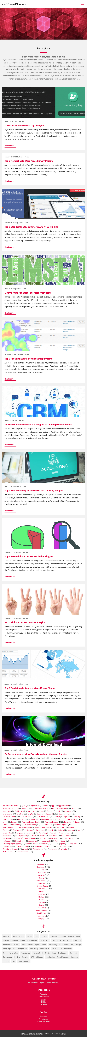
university (53, 849)
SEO (32, 957)
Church (49, 811)
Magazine (41, 894)
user (13, 961)
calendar (62, 936)
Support (6, 961)
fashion (14, 822)
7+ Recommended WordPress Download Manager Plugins (36, 754)
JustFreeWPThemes (14, 4)
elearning (34, 819)
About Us (43, 994)
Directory (76, 816)
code (78, 936)
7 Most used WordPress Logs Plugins (24, 125)
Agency (24, 806)
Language (7, 949)
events (16, 944)
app (52, 806)
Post (54, 953)
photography (30, 838)
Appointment (63, 806)
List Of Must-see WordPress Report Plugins (28, 292)
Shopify (41, 918)
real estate (7, 841)
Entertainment (71, 819)
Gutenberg (40, 830)
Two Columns (38, 849)
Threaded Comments (42, 846)
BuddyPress (19, 811)
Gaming (6, 830)
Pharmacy (18, 838)
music (34, 835)
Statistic (74, 957)
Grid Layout (17, 830)
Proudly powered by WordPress (32, 1033)
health (50, 830)
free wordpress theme (37, 944)
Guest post (43, 1019)
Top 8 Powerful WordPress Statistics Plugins (29, 556)
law (79, 830)
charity (71, 936)
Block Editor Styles (59, 808)
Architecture (8, 808)
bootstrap (7, 811)
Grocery (30, 830)
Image (78, 944)
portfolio (53, 838)
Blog (74, 808)
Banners (43, 1016)
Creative (41, 875)
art (18, 808)
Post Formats (69, 838)
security (25, 957)
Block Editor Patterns (39, 808)
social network (63, 957)
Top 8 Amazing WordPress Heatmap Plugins (28, 358)
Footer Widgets (60, 825)
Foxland (63, 1033)
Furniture (60, 827)
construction (8, 814)
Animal (45, 806)
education (67, 940)
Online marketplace (10, 953)
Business (40, 867)
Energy (59, 819)
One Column (66, 835)
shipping (39, 957)
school (35, 843)
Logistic (20, 833)
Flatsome (16, 825)
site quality (50, 957)
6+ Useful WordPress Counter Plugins (25, 622)
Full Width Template (43, 827)
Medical (53, 833)
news (42, 835)
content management (28, 940)
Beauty (24, 808)
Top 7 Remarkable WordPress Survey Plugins (29, 160)
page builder (26, 953)
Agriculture (35, 806)
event (5, 822)
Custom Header (9, 816)
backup (29, 936)
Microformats (64, 833)
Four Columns (8, 827)
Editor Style (7, 819)
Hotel (41, 891)
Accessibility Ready (10, 806)
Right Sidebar (60, 841)
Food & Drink (45, 825)
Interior (71, 830)
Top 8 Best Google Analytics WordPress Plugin (30, 688)
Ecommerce (40, 880)
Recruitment (20, 841)
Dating (41, 878)
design (57, 816)
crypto (30, 814)
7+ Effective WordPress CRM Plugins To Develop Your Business (38, 424)
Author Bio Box (18, 936)
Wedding (64, 849)
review (17, 957)
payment (36, 953)
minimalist (7, 835)
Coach (58, 811)
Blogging (40, 864)
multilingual (45, 949)
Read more (10, 145)
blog (37, 936)
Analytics (6, 936)
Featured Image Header (31, 822)
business (31, 811)
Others (41, 905)
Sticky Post (73, 843)
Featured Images (51, 822)
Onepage (41, 902)
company (67, 811)
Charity (41, 870)
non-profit (53, 835)
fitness (5, 825)
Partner (44, 1005)
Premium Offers (43, 1021)
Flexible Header (30, 825)
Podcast (43, 838)
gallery (71, 827)
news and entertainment (62, 949)
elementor (46, 819)
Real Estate (41, 913)
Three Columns (63, 846)
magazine (30, 833)
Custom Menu (43, 816)
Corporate (41, 872)
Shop (54, 843)
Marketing (43, 833)
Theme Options (22, 846)
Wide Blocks (7, 852)
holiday (61, 830)
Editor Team (20, 121)
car (42, 811)
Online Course (42, 886)
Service (45, 843)
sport (62, 843)
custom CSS (44, 940)
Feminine (67, 822)
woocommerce (23, 852)
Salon (27, 843)
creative (20, 814)
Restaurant (41, 916)
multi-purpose (21, 835)
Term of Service (43, 996)
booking (44, 936)
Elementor (7, 944)
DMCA (43, 1002)
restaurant (46, 841)
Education (22, 819)
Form (24, 944)
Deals (43, 999)
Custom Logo (26, 816)
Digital (66, 816)
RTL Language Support (12, 843)
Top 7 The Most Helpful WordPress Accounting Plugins (34, 490)
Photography (41, 910)
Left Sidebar (7, 833)
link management (20, 949)
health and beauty (66, 944)
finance (77, 822)
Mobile (42, 899)
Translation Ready (10, 849)
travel (25, 849)
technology (7, 846)
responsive (32, 841)
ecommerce (56, 940)
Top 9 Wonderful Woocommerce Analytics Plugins (31, 226)
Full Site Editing (24, 827)
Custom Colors (65, 814)
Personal (6, 838)
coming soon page (10, 940)
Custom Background (45, 814)
